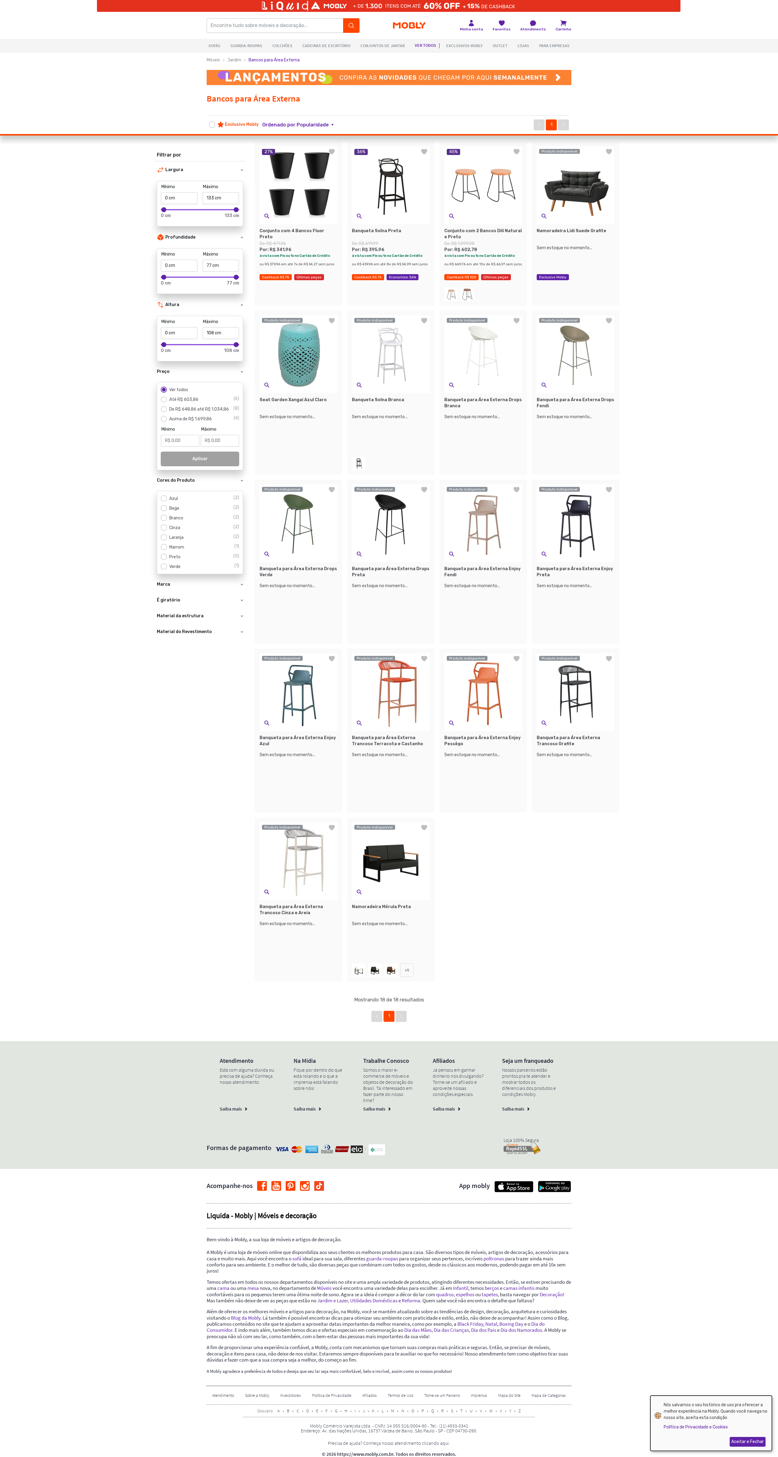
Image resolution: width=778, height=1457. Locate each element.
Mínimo (168, 186)
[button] (301, 125)
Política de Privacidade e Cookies (696, 1427)
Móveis (213, 60)
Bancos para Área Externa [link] (274, 60)
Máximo (210, 186)
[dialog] (711, 1423)
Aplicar (200, 458)
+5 (407, 970)
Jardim (234, 60)
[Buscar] (351, 25)
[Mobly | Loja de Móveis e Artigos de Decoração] (409, 25)
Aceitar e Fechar (747, 1441)
